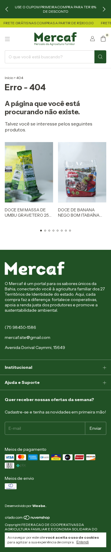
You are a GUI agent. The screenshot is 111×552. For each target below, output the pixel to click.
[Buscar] (100, 56)
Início (9, 77)
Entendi (82, 542)
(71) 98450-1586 (20, 327)
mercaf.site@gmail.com (27, 337)
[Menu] (7, 39)
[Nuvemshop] (28, 519)
